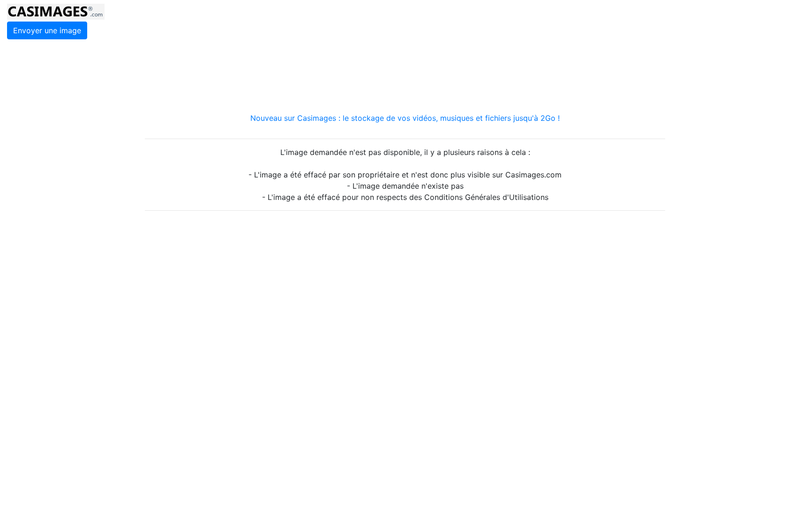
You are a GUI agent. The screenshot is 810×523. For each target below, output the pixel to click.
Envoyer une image (47, 30)
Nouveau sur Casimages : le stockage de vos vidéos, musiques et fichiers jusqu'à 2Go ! (405, 118)
